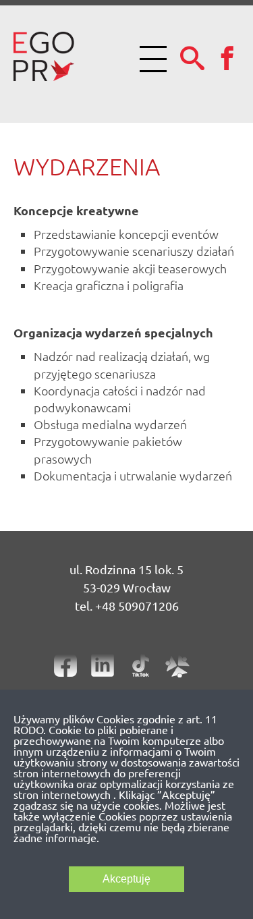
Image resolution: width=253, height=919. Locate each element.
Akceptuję (126, 879)
